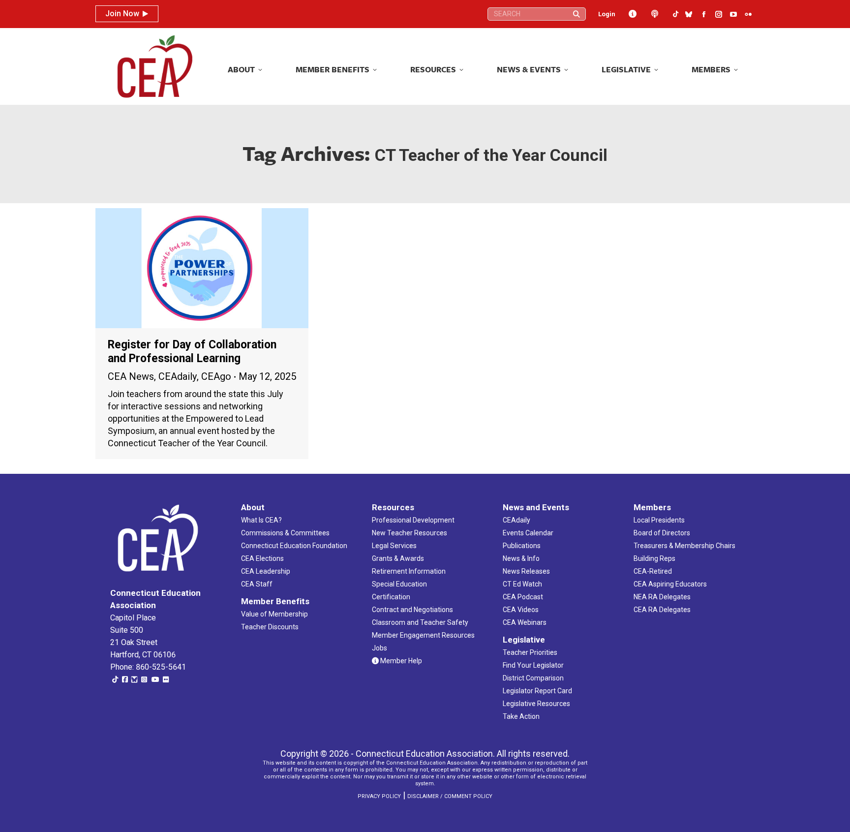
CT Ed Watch (522, 584)
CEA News (131, 376)
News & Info (521, 558)
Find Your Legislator (533, 665)
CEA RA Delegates (662, 610)
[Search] (576, 14)
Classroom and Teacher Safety (420, 622)
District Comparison (533, 678)
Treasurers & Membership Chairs (684, 546)
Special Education (399, 584)
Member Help (400, 661)
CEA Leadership (265, 571)
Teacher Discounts (270, 627)
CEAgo (216, 376)
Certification (391, 597)
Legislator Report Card (537, 691)
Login (606, 14)
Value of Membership (274, 614)
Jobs (379, 648)
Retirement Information (409, 571)
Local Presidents (659, 520)
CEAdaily (177, 376)
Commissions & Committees (285, 533)
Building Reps (654, 558)
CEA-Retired (653, 571)
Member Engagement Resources (423, 635)
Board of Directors (662, 533)
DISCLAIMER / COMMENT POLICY (449, 796)
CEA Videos (521, 610)
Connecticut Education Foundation (294, 546)
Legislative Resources (536, 704)
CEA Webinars (524, 622)
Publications (522, 546)
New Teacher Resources (409, 533)
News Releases (526, 571)
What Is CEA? (261, 520)
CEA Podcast (523, 597)
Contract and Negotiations (412, 610)
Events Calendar (528, 533)
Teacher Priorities (530, 652)
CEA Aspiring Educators (670, 584)
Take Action (521, 716)
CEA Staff (257, 584)
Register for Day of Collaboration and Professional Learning (192, 351)
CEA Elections (262, 558)
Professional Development (413, 520)
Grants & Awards (398, 558)
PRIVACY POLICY (379, 796)
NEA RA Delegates (662, 597)
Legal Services (394, 546)
